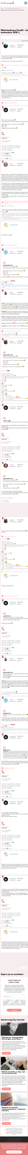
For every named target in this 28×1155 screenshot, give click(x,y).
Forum (2, 8)
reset (10, 163)
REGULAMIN (17, 1141)
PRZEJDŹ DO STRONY (14, 1152)
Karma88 (11, 45)
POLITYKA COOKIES (10, 1141)
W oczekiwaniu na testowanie (12, 8)
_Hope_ (11, 251)
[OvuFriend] (7, 4)
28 (26, 37)
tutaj (4, 1006)
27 (24, 37)
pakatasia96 (12, 109)
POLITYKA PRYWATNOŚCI (16, 1139)
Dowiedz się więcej (21, 1148)
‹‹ (19, 37)
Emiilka (11, 292)
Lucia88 (11, 464)
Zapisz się (14, 1010)
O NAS (9, 1139)
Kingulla (11, 341)
